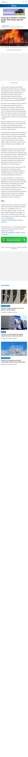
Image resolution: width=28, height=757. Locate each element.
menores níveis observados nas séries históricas (12, 221)
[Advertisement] (14, 67)
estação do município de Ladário (10, 232)
